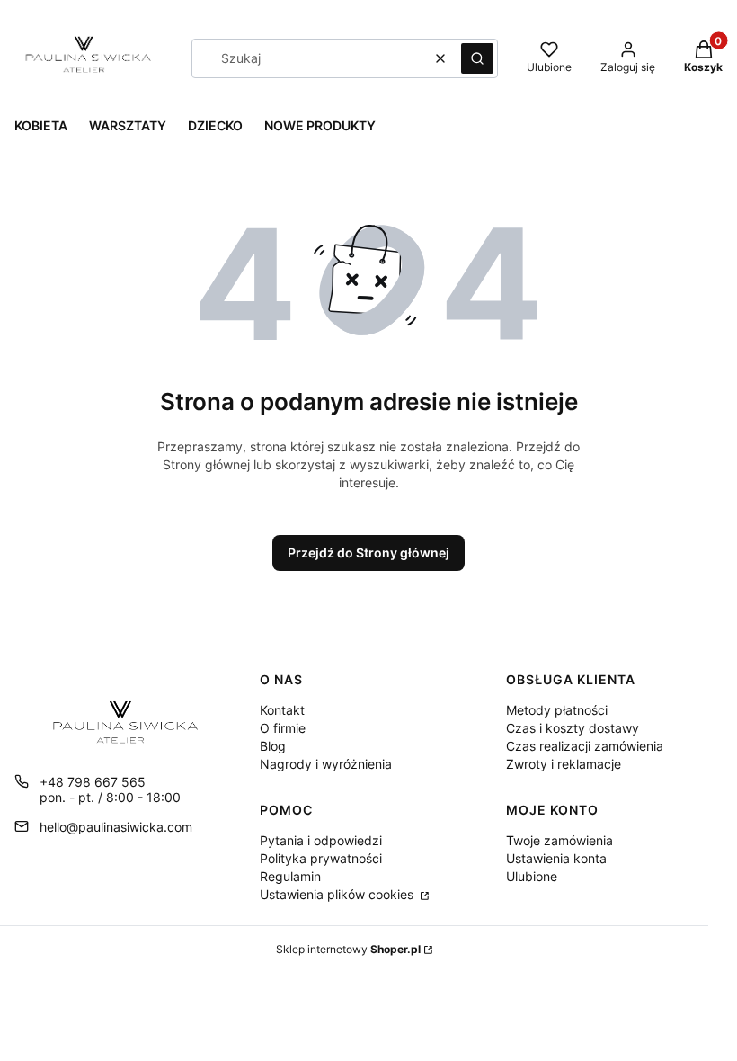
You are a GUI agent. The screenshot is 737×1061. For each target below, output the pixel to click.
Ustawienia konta (556, 858)
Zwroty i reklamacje (563, 763)
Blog (273, 745)
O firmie (283, 728)
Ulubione (531, 876)
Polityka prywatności (321, 858)
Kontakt (282, 710)
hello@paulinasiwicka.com (116, 826)
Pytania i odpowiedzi (321, 840)
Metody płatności (557, 710)
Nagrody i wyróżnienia (326, 763)
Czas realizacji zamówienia (584, 745)
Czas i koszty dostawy (572, 728)
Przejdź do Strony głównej (368, 552)
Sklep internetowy (348, 949)
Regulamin (290, 876)
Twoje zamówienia (559, 840)
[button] (477, 58)
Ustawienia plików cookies (338, 894)
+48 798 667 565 (93, 781)
